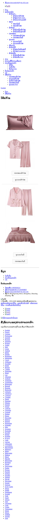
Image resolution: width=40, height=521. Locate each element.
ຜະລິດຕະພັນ (9, 12)
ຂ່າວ (6, 59)
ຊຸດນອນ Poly (13, 84)
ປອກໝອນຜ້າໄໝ (19, 35)
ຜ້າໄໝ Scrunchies (19, 51)
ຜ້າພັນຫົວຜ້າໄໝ (19, 55)
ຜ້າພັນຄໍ (12, 27)
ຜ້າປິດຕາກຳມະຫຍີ (19, 20)
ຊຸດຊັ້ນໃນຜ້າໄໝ (14, 80)
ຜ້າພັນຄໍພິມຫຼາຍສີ (19, 31)
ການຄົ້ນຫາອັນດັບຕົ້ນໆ (13, 305)
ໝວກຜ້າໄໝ (17, 25)
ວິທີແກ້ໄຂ (8, 75)
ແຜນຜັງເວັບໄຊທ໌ (23, 303)
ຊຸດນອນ (12, 39)
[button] (20, 173)
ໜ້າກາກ (12, 45)
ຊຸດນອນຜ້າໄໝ (18, 43)
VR (6, 73)
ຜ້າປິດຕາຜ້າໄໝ (18, 16)
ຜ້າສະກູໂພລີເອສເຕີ (19, 49)
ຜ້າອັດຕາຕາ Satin (19, 18)
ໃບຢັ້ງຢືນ (12, 67)
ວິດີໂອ (11, 65)
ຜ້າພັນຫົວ (12, 53)
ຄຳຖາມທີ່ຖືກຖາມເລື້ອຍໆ (13, 61)
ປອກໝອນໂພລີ (18, 37)
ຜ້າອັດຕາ (12, 14)
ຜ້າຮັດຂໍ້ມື (12, 47)
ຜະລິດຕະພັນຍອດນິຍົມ (8, 303)
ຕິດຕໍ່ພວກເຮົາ (9, 71)
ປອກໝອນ (12, 33)
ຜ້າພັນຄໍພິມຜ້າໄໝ (19, 29)
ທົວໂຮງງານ (13, 69)
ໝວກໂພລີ (16, 24)
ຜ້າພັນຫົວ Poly (18, 57)
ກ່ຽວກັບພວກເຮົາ (10, 63)
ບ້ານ (6, 10)
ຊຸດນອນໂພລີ (17, 41)
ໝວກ (11, 22)
